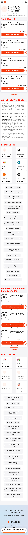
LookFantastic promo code (13, 451)
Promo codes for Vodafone (14, 473)
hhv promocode (13, 212)
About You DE (21, 178)
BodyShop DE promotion (13, 407)
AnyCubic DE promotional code (13, 266)
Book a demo (9, 510)
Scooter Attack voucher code (13, 433)
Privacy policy (15, 525)
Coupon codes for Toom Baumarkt (13, 489)
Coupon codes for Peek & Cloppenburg (14, 412)
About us (7, 515)
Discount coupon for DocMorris (13, 479)
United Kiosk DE (7, 154)
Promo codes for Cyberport (14, 249)
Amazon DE (20, 154)
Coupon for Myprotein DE (14, 445)
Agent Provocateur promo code (13, 463)
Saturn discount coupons (13, 192)
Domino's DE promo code (14, 398)
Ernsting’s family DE (8, 388)
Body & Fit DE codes (13, 468)
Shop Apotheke (7, 364)
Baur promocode (14, 403)
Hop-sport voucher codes (13, 427)
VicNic (19, 364)
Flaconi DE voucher (14, 187)
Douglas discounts (13, 228)
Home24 (19, 388)
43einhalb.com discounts (13, 484)
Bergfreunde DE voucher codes (13, 439)
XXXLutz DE (6, 376)
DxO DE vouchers (13, 255)
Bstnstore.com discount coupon (13, 260)
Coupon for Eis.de (13, 275)
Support (21, 515)
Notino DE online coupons (14, 457)
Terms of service (23, 525)
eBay (3, 166)
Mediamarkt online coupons (13, 197)
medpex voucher (14, 422)
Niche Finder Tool (14, 512)
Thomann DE (21, 166)
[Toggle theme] (25, 2)
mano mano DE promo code (13, 495)
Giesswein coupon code (13, 418)
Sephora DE (20, 376)
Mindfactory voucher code (13, 223)
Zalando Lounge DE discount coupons (14, 207)
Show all (14, 94)
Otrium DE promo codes (13, 239)
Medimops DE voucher (14, 280)
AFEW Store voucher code (13, 233)
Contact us (14, 515)
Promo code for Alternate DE (14, 217)
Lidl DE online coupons (14, 202)
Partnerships (19, 510)
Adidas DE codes (13, 271)
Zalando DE (5, 178)
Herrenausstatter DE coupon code (13, 244)
